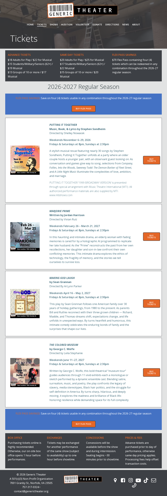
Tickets (41, 24)
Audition (66, 24)
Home (30, 24)
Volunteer (82, 24)
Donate (97, 24)
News (125, 24)
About (136, 24)
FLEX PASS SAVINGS (28, 98)
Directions (112, 24)
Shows (54, 24)
